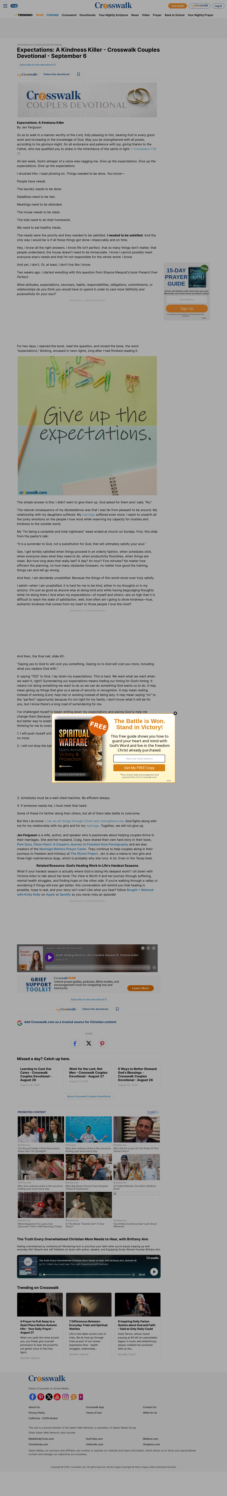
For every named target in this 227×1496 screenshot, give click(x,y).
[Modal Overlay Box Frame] (113, 748)
